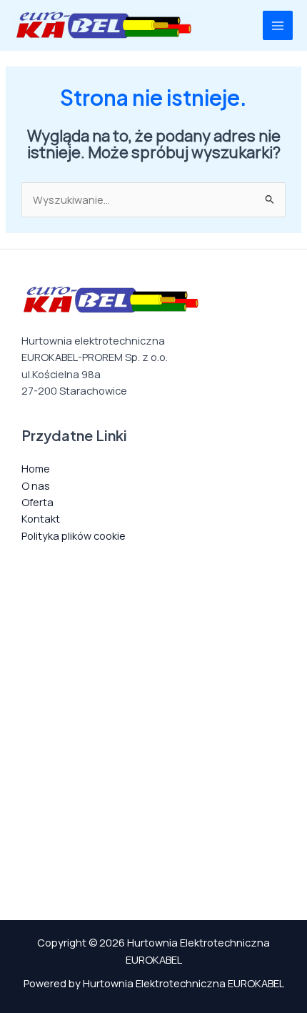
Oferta (37, 502)
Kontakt (40, 518)
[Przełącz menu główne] (278, 26)
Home (35, 468)
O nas (35, 485)
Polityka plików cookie (73, 535)
